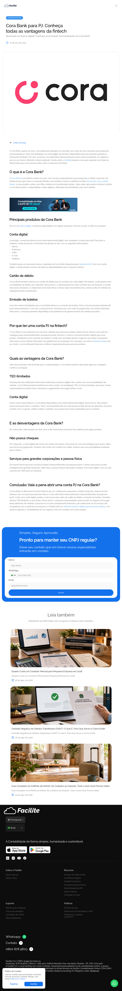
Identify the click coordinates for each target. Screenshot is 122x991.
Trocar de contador (14, 911)
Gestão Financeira (72, 881)
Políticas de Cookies (73, 914)
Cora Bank (15, 178)
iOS (90, 264)
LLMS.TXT (68, 917)
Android (82, 264)
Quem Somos (12, 874)
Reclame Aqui (99, 341)
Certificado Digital (72, 878)
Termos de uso (71, 908)
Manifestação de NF (73, 888)
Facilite (67, 160)
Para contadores (13, 918)
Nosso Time (11, 878)
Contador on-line (72, 895)
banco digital (25, 226)
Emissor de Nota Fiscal (74, 874)
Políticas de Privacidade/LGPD (78, 911)
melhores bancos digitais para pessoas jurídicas (84, 506)
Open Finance (70, 891)
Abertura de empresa (15, 908)
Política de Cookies (17, 979)
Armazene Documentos (75, 885)
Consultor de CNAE (15, 914)
